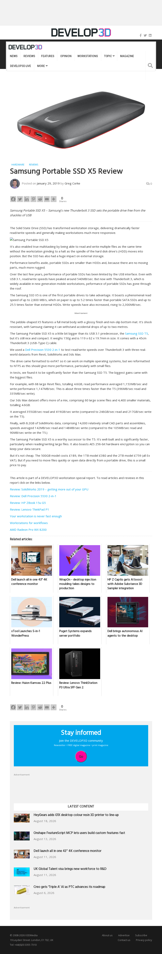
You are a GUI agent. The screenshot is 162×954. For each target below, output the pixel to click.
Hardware (17, 164)
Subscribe (141, 935)
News (13, 56)
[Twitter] (145, 35)
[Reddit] (40, 199)
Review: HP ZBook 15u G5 (28, 503)
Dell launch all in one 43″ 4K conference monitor (67, 851)
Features (47, 56)
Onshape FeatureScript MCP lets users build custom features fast (79, 833)
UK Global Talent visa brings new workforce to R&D (70, 869)
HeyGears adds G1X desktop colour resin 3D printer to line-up (76, 815)
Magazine (127, 56)
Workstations (87, 56)
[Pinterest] (33, 199)
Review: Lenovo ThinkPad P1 (29, 509)
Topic (108, 56)
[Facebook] (140, 35)
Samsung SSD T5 (136, 333)
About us (107, 935)
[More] (54, 199)
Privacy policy (144, 940)
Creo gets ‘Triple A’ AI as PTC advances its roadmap (69, 887)
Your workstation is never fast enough (36, 516)
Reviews (29, 56)
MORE (41, 66)
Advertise (124, 935)
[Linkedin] (27, 199)
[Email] (47, 199)
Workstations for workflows (29, 523)
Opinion (65, 56)
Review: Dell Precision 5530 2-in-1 (33, 496)
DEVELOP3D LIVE (20, 66)
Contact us (124, 940)
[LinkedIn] (150, 35)
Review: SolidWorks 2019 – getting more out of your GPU (49, 489)
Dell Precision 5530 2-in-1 (42, 350)
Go (81, 756)
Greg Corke (72, 183)
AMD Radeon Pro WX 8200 (28, 530)
